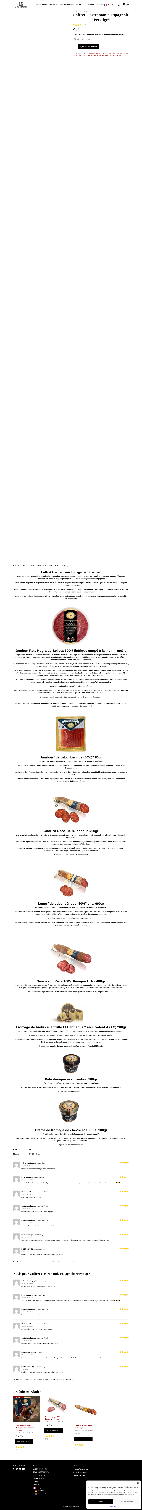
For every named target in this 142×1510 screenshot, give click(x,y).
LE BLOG (91, 5)
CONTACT (99, 5)
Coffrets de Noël (92, 55)
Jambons (118, 55)
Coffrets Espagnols (106, 55)
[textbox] (71, 643)
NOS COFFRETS (69, 5)
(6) (16, 1450)
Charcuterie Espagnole (82, 11)
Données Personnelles (80, 1469)
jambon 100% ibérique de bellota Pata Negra (60, 655)
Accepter (101, 1502)
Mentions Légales (79, 1475)
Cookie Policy (112, 1506)
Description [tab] (19, 566)
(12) (46, 1439)
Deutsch (41, 1491)
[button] (138, 1483)
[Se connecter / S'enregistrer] (119, 5)
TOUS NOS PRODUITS (56, 5)
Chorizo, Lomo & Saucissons (111, 53)
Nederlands (42, 1494)
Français (110, 5)
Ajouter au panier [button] (23, 1441)
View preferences (126, 1502)
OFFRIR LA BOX (81, 5)
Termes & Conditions (80, 1472)
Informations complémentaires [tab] (43, 566)
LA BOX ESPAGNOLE (40, 5)
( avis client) (86, 25)
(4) (76, 1448)
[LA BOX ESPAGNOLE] (20, 5)
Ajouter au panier (88, 46)
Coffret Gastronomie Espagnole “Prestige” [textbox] (71, 572)
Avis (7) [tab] (65, 566)
